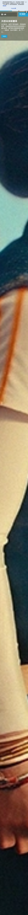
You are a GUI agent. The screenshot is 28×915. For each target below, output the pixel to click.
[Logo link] (22, 14)
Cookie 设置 (13, 8)
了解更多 (4, 36)
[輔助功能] (26, 11)
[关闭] (25, 2)
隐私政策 (4, 5)
